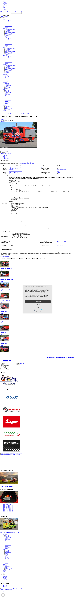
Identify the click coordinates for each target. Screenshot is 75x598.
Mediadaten (5, 3)
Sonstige (4, 64)
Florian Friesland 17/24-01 (8, 505)
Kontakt (4, 2)
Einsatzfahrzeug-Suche (7, 360)
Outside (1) (5, 155)
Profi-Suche (22, 363)
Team (4, 6)
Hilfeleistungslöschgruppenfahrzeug (15, 171)
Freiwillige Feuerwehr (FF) (62, 169)
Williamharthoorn (60, 245)
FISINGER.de (5, 586)
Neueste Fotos (7, 21)
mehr (38, 307)
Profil (8, 148)
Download (5, 153)
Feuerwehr (5, 28)
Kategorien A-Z (6, 72)
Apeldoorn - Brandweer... (6, 268)
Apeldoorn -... (3, 311)
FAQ (4, 7)
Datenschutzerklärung (39, 311)
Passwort (2, 14)
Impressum (5, 5)
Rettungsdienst (5, 37)
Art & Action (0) (6, 158)
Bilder (10, 148)
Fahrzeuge (5, 74)
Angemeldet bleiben (5, 15)
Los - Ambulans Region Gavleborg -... (9, 532)
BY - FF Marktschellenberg (7, 486)
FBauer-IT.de (5, 585)
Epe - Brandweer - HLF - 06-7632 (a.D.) (21, 113)
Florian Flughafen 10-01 (7, 504)
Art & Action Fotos (8, 26)
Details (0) (5, 157)
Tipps (6, 107)
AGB (4, 4)
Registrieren (5, 9)
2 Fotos (1, 270)
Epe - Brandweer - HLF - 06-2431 (6, 113)
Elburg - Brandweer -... (6, 300)
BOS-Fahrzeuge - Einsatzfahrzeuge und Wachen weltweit (11, 11)
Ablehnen (37, 304)
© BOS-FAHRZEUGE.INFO (6, 589)
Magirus (58, 172)
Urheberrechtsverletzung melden (9, 591)
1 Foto (1, 281)
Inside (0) (4, 156)
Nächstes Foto (3, 121)
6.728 (10, 242)
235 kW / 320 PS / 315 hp (61, 241)
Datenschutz (5, 593)
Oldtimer (6, 27)
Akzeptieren (38, 301)
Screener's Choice (8, 108)
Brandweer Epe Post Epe (13, 168)
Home (4, 1)
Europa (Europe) (12, 167)
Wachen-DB (5, 110)
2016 (9, 173)
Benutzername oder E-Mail (5, 12)
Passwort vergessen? (4, 16)
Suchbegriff (2, 363)
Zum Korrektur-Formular (5, 256)
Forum (4, 111)
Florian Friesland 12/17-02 (8, 510)
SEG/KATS (5, 55)
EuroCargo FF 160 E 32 (13, 172)
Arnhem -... (3, 354)
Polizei (4, 47)
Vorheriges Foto (3, 119)
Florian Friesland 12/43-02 (8, 512)
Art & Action (7, 109)
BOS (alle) (5, 19)
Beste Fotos (7, 22)
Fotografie (5, 105)
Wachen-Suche (5, 361)
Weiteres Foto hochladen (26, 163)
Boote (4, 89)
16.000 (58, 242)
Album (13, 148)
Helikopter (5, 82)
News (6, 36)
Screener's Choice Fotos (9, 25)
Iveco (58, 171)
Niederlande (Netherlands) (20, 167)
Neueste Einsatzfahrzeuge (10, 20)
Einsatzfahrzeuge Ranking (10, 23)
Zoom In (9, 153)
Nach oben (2, 596)
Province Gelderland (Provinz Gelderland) (34, 167)
